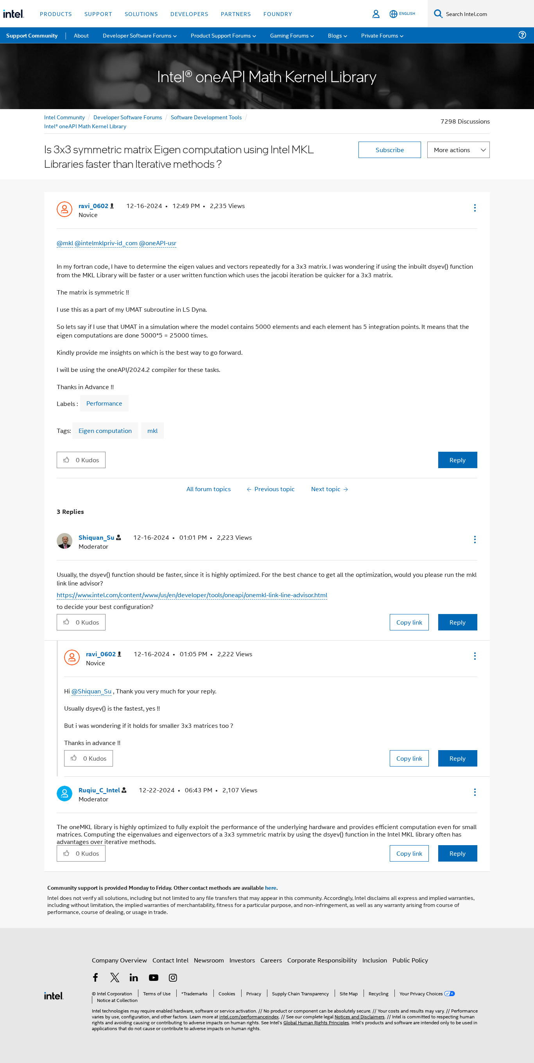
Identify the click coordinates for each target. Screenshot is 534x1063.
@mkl (65, 242)
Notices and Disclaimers (360, 1016)
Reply (458, 459)
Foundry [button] (277, 13)
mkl (152, 430)
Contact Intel (170, 959)
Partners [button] (236, 13)
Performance (104, 403)
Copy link (409, 622)
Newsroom (209, 959)
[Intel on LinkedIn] (134, 978)
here (270, 887)
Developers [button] (189, 13)
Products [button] (56, 13)
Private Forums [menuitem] (379, 35)
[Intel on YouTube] (153, 978)
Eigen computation (105, 430)
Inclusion (374, 959)
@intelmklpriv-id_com (106, 242)
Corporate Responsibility (322, 959)
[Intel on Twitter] (115, 978)
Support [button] (98, 13)
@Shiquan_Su (91, 690)
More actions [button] (452, 149)
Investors (242, 959)
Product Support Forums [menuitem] (221, 35)
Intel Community (64, 117)
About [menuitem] (81, 35)
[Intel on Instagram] (172, 978)
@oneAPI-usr (157, 242)
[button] (474, 207)
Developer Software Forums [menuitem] (137, 35)
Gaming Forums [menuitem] (289, 35)
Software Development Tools (206, 117)
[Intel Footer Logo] (54, 994)
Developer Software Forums (127, 117)
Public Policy (410, 959)
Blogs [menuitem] (335, 35)
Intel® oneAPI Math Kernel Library (85, 126)
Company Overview (119, 959)
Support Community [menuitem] (31, 35)
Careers (271, 959)
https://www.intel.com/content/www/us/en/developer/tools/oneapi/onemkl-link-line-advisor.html (192, 594)
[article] (267, 834)
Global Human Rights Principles (316, 1022)
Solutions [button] (141, 13)
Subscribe (390, 149)
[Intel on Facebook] (95, 978)
